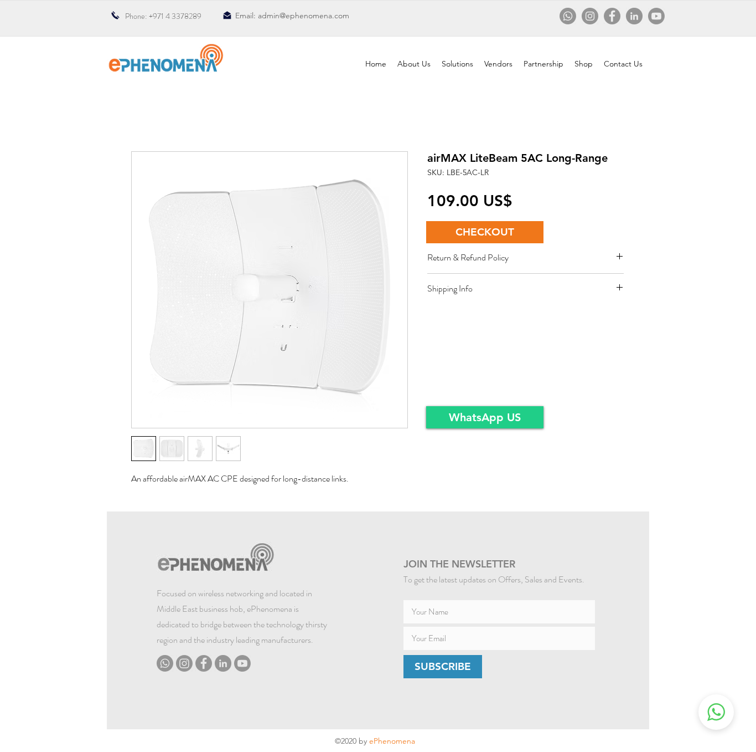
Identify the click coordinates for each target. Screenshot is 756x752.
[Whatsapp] (568, 16)
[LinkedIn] (634, 16)
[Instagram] (590, 16)
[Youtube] (656, 16)
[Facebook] (612, 16)
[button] (484, 232)
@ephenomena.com (314, 16)
